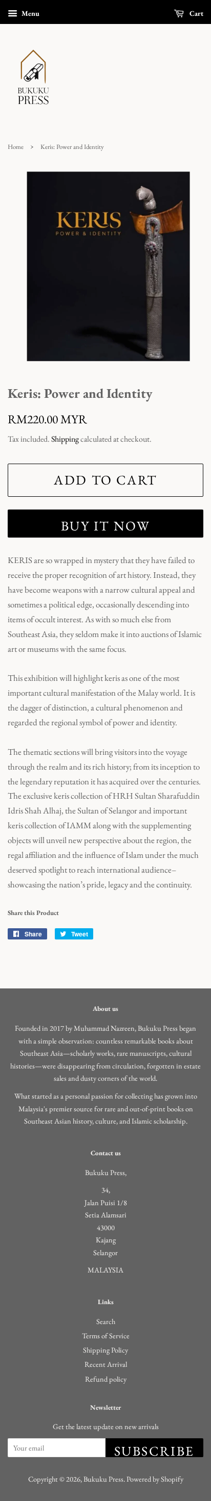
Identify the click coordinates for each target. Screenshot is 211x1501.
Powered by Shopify (154, 1479)
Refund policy (105, 1379)
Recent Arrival (106, 1364)
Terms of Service (106, 1335)
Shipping (65, 439)
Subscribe (154, 1449)
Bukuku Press (103, 1479)
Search (105, 1321)
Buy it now (106, 526)
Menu (29, 13)
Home (16, 146)
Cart (195, 13)
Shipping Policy (105, 1350)
